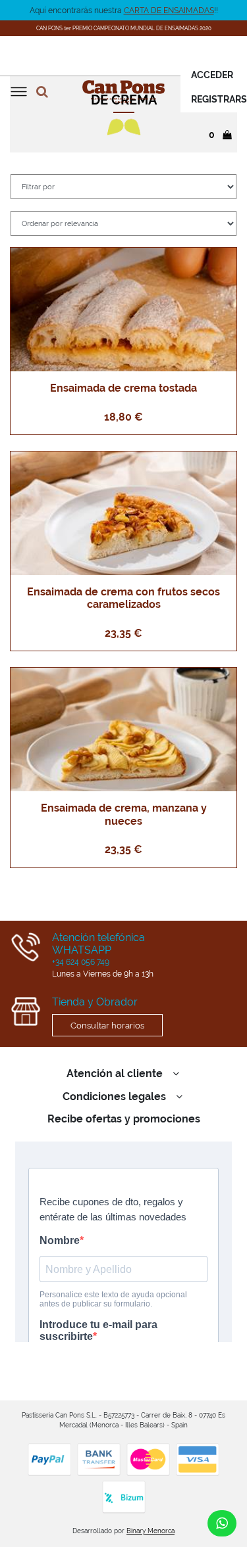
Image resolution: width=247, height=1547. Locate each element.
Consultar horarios (107, 1025)
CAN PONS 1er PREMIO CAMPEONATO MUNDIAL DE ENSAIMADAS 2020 (123, 29)
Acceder (212, 75)
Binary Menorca (150, 1531)
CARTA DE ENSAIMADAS (169, 10)
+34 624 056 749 (80, 962)
